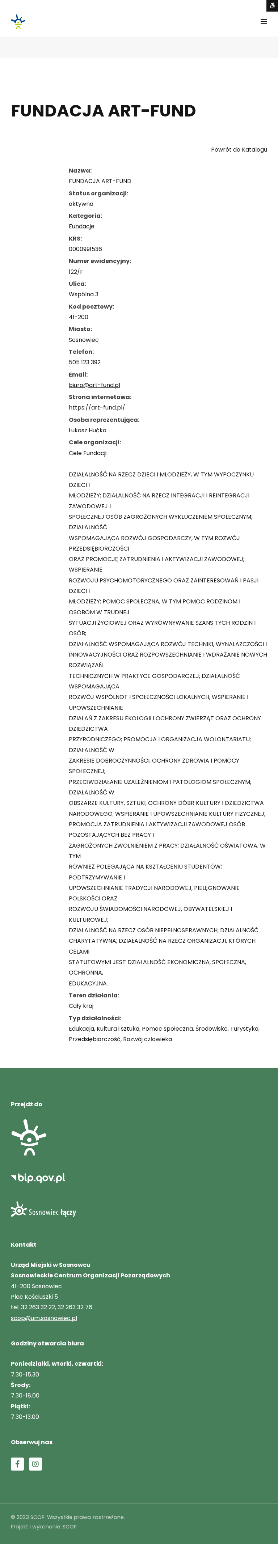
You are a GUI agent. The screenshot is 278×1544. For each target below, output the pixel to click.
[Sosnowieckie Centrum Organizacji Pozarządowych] (18, 21)
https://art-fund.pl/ (97, 407)
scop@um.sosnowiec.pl (44, 1318)
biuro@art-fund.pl (94, 385)
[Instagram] (35, 1464)
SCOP (70, 1526)
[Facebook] (17, 1464)
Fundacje (81, 226)
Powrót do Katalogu (239, 149)
